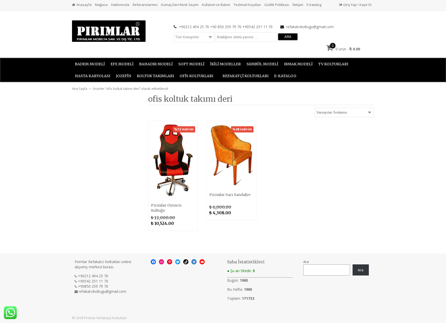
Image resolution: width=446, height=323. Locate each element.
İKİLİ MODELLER (225, 64)
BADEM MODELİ (90, 64)
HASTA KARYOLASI (92, 76)
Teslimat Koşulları (247, 4)
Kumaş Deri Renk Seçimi (179, 4)
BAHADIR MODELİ (156, 64)
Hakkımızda (120, 4)
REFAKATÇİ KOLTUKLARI (245, 76)
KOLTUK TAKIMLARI (155, 76)
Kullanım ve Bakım (216, 4)
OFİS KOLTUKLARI (196, 76)
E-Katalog (314, 4)
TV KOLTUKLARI (333, 64)
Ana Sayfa (79, 88)
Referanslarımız (145, 4)
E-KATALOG (285, 76)
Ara (306, 261)
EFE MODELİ (121, 64)
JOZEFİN (123, 76)
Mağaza (101, 4)
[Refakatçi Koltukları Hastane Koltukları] (109, 30)
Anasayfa (84, 4)
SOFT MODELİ (191, 64)
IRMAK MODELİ (298, 64)
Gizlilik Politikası (276, 4)
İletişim (297, 4)
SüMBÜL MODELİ (262, 64)
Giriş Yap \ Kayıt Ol (356, 4)
